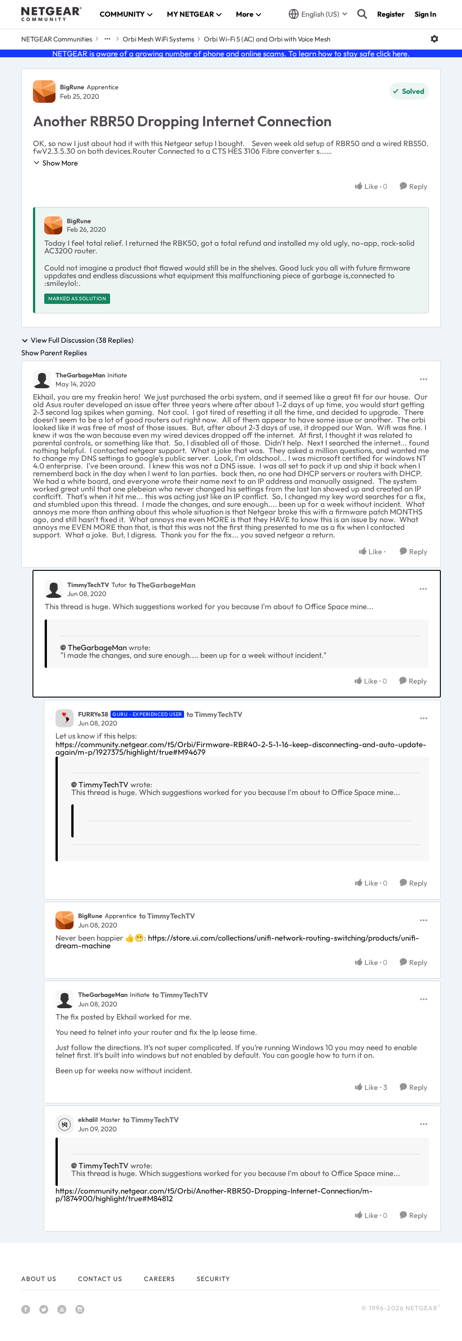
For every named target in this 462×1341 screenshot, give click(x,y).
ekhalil (88, 1119)
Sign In (425, 13)
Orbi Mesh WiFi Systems (158, 39)
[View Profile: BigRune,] (53, 225)
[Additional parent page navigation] (107, 38)
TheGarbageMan (80, 375)
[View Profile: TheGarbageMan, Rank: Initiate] (42, 379)
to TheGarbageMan (162, 584)
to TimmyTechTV (214, 714)
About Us (38, 1279)
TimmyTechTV (88, 585)
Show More (60, 162)
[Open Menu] (434, 38)
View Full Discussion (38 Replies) (82, 340)
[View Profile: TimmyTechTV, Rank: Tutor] (54, 589)
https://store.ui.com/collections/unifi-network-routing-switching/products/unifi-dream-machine (237, 941)
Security (213, 1279)
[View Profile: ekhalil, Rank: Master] (64, 1124)
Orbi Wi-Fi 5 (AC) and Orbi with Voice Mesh (267, 39)
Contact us (100, 1279)
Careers (159, 1279)
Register (391, 13)
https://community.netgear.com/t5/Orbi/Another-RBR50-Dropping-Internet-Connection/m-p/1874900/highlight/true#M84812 (214, 1194)
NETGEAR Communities (56, 39)
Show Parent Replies (54, 352)
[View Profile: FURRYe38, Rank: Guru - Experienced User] (64, 718)
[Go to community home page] (51, 14)
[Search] (362, 14)
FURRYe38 (93, 714)
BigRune (72, 87)
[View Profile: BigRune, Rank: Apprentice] (44, 91)
